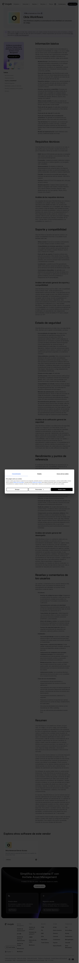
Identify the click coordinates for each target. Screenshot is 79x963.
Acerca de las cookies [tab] (63, 474)
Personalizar (38, 489)
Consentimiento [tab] (16, 474)
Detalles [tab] (39, 474)
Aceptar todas (61, 489)
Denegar (17, 489)
